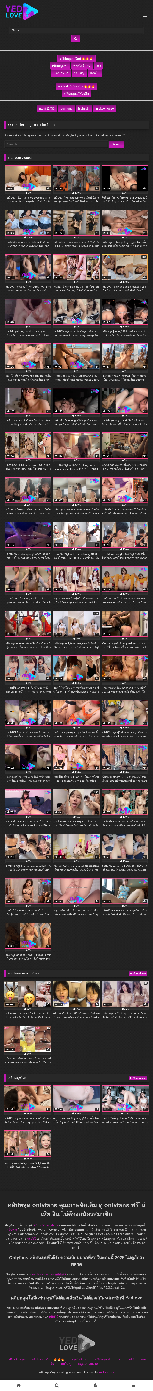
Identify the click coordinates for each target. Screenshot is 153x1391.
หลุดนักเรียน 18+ (89, 1363)
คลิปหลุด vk (59, 65)
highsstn (83, 108)
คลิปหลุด (12, 1229)
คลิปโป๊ (31, 1238)
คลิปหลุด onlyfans (46, 1225)
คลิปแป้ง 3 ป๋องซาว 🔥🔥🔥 (76, 86)
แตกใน (94, 73)
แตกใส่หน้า (61, 73)
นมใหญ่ (79, 73)
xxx (98, 65)
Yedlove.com (106, 1372)
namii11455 (47, 108)
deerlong (66, 108)
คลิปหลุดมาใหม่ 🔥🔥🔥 (76, 58)
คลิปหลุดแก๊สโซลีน (76, 93)
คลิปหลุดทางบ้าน (43, 1274)
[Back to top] (137, 1378)
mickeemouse (104, 108)
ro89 (131, 1359)
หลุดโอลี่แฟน (81, 65)
